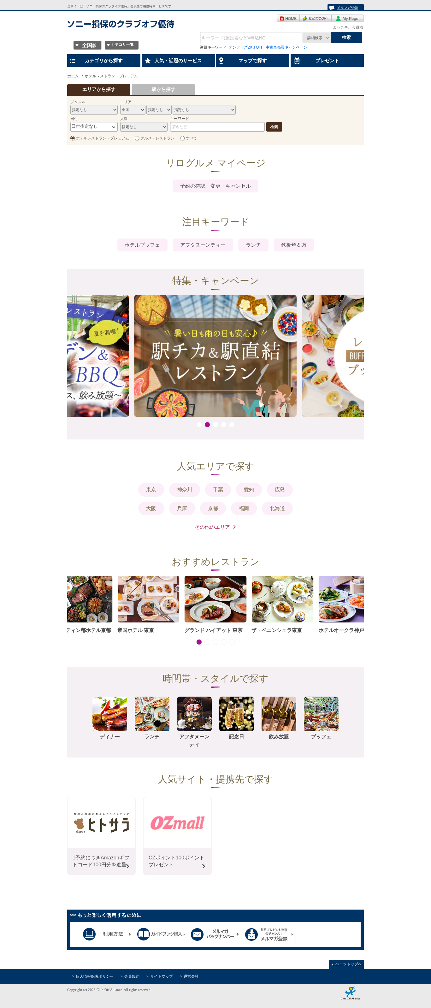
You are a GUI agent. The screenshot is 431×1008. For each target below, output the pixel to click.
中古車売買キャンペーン (286, 47)
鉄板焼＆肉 (293, 245)
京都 (213, 508)
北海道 (277, 508)
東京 (151, 489)
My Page (348, 18)
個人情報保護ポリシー (95, 976)
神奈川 (184, 489)
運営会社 (191, 976)
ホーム (73, 76)
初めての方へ (316, 18)
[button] (199, 424)
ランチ (253, 245)
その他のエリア (212, 527)
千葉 (218, 489)
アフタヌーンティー (203, 245)
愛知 (249, 489)
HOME (288, 18)
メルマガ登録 (347, 7)
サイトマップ (161, 976)
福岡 (244, 508)
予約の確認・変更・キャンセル (215, 186)
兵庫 (182, 508)
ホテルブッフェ (142, 245)
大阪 (151, 508)
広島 (280, 489)
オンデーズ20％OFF (246, 47)
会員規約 (131, 976)
